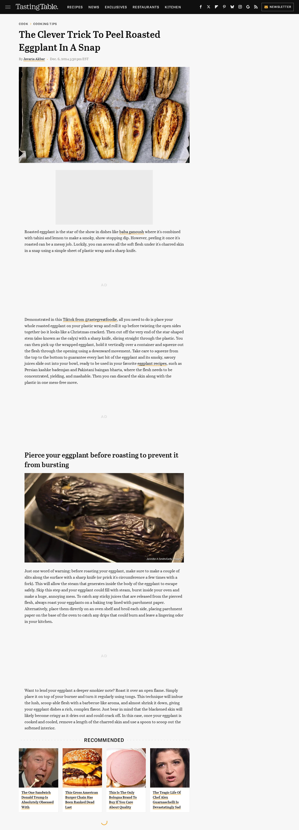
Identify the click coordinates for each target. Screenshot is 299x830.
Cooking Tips (45, 23)
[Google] (248, 7)
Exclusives (116, 6)
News (93, 6)
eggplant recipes (152, 363)
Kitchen (173, 6)
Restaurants (146, 6)
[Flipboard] (216, 7)
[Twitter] (208, 7)
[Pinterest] (224, 7)
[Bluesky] (232, 7)
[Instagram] (240, 7)
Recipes (75, 6)
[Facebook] (201, 7)
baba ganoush (131, 231)
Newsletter (280, 7)
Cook (23, 23)
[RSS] (256, 7)
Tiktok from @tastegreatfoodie (90, 319)
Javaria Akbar (34, 58)
